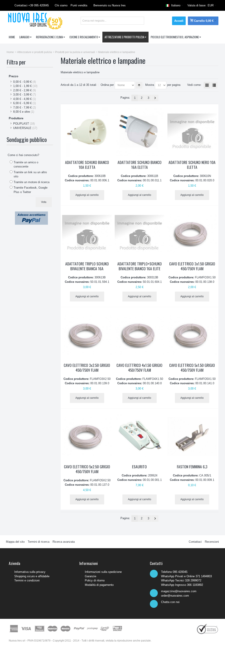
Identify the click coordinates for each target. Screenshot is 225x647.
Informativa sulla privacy (29, 571)
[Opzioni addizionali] (31, 213)
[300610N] (192, 132)
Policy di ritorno (95, 580)
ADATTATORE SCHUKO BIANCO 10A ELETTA (87, 164)
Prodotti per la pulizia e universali (75, 52)
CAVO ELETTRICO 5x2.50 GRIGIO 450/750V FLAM (87, 469)
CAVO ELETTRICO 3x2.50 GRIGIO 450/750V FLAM (87, 367)
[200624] (139, 436)
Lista (214, 85)
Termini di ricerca (38, 541)
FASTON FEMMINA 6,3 (192, 466)
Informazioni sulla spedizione (103, 571)
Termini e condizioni (27, 580)
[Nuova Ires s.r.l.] (35, 20)
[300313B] (139, 233)
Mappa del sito (15, 541)
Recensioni (212, 541)
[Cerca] (140, 21)
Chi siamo (61, 5)
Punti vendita (79, 5)
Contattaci (195, 541)
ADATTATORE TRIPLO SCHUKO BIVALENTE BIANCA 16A (87, 266)
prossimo (155, 98)
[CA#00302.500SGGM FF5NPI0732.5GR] (87, 335)
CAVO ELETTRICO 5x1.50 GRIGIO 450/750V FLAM (192, 367)
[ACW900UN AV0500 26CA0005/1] (192, 436)
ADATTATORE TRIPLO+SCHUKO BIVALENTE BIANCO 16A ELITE (139, 266)
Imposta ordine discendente (139, 85)
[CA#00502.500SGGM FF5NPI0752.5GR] (87, 436)
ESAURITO (139, 466)
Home (10, 52)
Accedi (178, 20)
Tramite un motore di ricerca (31, 182)
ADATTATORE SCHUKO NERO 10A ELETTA (192, 164)
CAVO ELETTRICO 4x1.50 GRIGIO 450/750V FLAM (139, 367)
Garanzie (90, 576)
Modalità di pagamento (99, 584)
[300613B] (87, 233)
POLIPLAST (21, 123)
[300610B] (87, 132)
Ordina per (107, 84)
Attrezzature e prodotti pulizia (34, 52)
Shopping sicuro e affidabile (31, 576)
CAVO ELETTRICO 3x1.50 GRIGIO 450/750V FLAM (192, 266)
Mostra (149, 84)
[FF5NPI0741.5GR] (139, 335)
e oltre (21, 111)
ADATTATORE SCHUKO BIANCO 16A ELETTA (139, 164)
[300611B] (139, 132)
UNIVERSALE (22, 128)
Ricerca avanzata (64, 541)
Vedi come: (194, 84)
